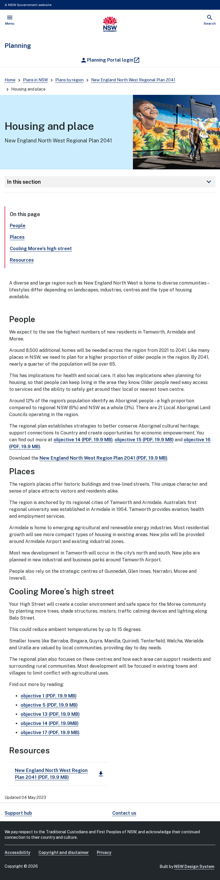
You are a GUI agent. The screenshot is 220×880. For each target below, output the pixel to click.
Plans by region (69, 80)
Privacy (104, 852)
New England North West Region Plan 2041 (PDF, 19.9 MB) (103, 458)
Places (17, 237)
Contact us (124, 813)
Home (10, 80)
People (17, 225)
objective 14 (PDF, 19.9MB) (49, 723)
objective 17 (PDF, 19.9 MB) (50, 732)
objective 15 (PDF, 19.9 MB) (144, 439)
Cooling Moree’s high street (41, 248)
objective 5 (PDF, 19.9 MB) (49, 705)
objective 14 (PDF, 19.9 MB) (83, 439)
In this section (110, 181)
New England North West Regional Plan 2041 (133, 80)
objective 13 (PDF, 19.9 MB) (50, 714)
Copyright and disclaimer (63, 852)
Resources (22, 260)
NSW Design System (194, 866)
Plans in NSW (35, 80)
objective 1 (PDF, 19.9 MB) (48, 696)
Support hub (18, 813)
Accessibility (17, 852)
